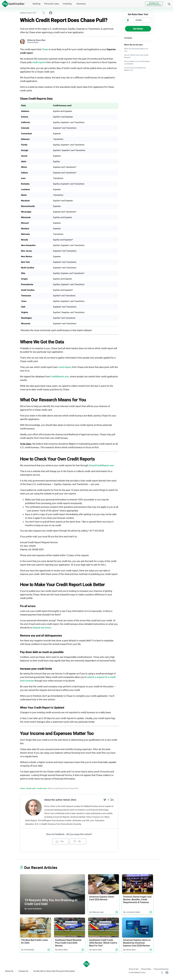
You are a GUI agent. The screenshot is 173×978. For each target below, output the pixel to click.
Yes (62, 841)
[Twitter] (105, 800)
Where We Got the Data (133, 45)
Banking (36, 3)
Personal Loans (51, 3)
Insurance (81, 3)
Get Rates (138, 28)
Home (22, 788)
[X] (162, 972)
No (79, 841)
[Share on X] (43, 13)
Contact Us (23, 971)
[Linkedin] (112, 800)
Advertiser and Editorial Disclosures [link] (154, 4)
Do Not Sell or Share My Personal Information (54, 971)
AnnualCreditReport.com (101, 465)
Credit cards (31, 788)
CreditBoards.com (60, 376)
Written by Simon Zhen (36, 40)
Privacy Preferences (161, 969)
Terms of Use (133, 969)
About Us (9, 971)
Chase (45, 49)
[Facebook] (108, 800)
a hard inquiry (64, 367)
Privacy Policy (146, 969)
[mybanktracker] (12, 4)
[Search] (169, 3)
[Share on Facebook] (51, 13)
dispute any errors (42, 627)
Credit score (42, 788)
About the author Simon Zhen (60, 800)
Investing (67, 3)
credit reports (39, 62)
